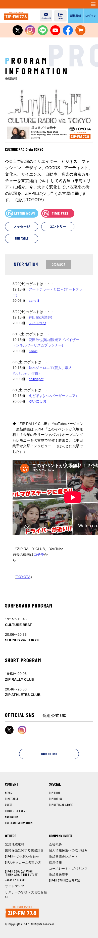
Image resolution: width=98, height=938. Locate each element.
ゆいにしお (37, 401)
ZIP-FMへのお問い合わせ (22, 856)
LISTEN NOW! (21, 213)
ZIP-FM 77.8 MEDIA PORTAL (64, 880)
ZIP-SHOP (55, 792)
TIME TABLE (21, 238)
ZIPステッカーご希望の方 (23, 862)
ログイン (90, 15)
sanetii (34, 301)
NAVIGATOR (11, 817)
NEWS (8, 792)
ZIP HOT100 (55, 798)
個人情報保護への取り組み (68, 850)
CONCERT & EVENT (16, 811)
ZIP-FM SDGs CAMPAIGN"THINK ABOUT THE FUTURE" (21, 873)
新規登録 (75, 15)
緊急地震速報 (14, 844)
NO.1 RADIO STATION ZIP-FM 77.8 (16, 15)
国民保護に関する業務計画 (24, 850)
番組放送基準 (58, 874)
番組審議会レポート (63, 856)
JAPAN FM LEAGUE (15, 880)
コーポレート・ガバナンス (68, 868)
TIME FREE (57, 213)
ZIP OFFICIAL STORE (61, 804)
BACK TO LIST (49, 754)
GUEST (9, 804)
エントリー (58, 226)
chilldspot (36, 379)
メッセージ (22, 226)
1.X (9, 730)
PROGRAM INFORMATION (19, 823)
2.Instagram (22, 730)
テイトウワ (37, 323)
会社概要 (55, 844)
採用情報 (55, 862)
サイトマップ (14, 886)
